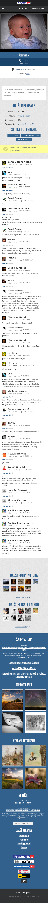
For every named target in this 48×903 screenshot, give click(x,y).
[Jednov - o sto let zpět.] (21, 581)
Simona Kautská (17, 500)
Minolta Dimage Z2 (26, 124)
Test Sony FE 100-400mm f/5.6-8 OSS (24, 668)
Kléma (11, 239)
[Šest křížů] (6, 589)
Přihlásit (24, 8)
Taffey (11, 422)
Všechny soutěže (22, 823)
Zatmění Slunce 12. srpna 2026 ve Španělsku (24, 662)
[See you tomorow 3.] (14, 589)
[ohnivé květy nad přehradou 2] (14, 581)
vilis (10, 172)
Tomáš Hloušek (16, 467)
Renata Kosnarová (18, 409)
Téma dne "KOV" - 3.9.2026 (23, 802)
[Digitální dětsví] (21, 611)
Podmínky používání (24, 843)
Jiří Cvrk (12, 353)
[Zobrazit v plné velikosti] (24, 32)
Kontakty (24, 847)
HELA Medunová (17, 453)
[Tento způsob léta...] (36, 611)
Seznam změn (24, 839)
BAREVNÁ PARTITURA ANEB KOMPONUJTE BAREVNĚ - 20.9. (23, 810)
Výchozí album (24, 116)
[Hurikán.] (28, 581)
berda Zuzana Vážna (19, 162)
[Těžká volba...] (21, 618)
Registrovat (38, 8)
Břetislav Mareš (17, 184)
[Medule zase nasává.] (21, 589)
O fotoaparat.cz (24, 835)
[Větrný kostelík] (36, 581)
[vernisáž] (14, 611)
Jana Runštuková (17, 490)
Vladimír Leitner (17, 391)
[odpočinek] (6, 618)
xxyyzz (11, 436)
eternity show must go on (20, 208)
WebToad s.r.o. (33, 896)
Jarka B (12, 257)
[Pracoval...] (6, 611)
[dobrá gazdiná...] (28, 611)
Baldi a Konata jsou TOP (20, 510)
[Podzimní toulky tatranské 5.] (6, 581)
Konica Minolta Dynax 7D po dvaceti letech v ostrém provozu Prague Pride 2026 (24, 648)
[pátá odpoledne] (14, 618)
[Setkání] (28, 618)
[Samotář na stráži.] (28, 589)
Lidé (28, 73)
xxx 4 (11, 280)
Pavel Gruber (21, 69)
